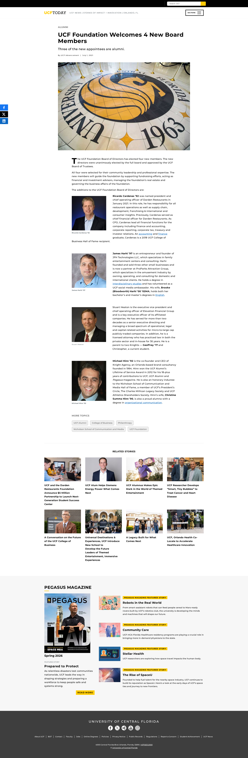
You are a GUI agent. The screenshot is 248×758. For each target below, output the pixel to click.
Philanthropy (125, 423)
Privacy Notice (118, 737)
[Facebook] (110, 728)
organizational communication (143, 402)
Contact (58, 737)
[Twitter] (117, 728)
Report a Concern (168, 737)
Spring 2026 (53, 655)
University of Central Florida (124, 721)
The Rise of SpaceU (137, 675)
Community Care (136, 630)
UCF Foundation (138, 429)
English (159, 295)
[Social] (124, 728)
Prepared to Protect (61, 666)
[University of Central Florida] (65, 3)
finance (162, 234)
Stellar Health (133, 653)
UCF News (208, 737)
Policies (105, 737)
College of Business (102, 423)
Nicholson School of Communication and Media (99, 429)
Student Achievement (190, 737)
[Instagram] (137, 728)
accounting (145, 234)
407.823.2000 (147, 745)
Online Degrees (91, 737)
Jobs (78, 737)
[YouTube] (130, 728)
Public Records (136, 737)
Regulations (151, 737)
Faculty (69, 737)
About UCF (39, 737)
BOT (50, 737)
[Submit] (203, 4)
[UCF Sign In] (154, 3)
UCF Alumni (80, 423)
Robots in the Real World (142, 602)
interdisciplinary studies (127, 283)
